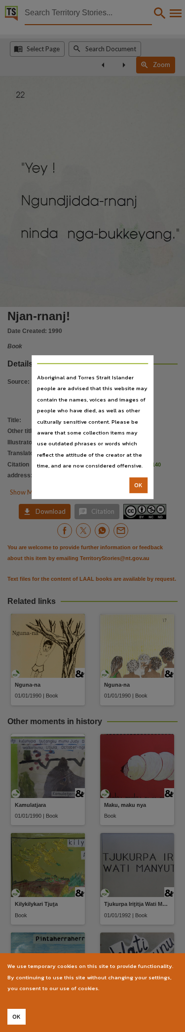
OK (138, 485)
